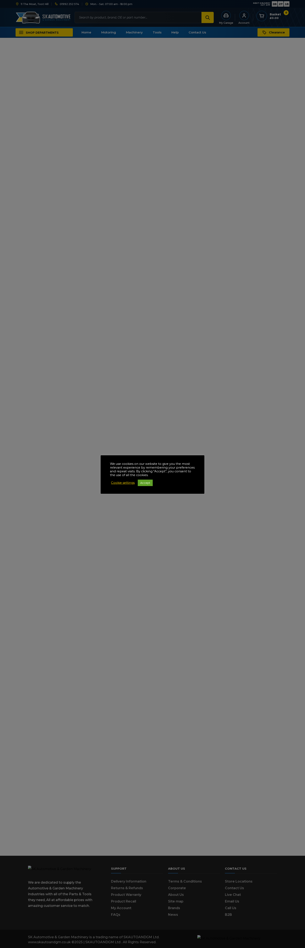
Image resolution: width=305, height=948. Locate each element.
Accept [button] (145, 482)
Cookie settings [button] (123, 483)
